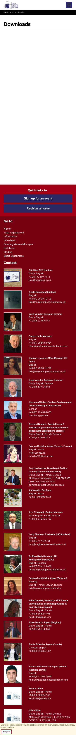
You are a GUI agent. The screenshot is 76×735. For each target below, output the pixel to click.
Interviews (9, 240)
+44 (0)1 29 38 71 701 (40, 298)
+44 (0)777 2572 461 (39, 541)
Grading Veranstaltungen (18, 244)
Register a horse (38, 208)
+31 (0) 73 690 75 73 (39, 277)
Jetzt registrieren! (14, 232)
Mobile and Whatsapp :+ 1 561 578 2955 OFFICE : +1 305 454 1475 (49, 719)
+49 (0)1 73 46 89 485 (40, 412)
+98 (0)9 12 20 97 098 (40, 676)
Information (10, 236)
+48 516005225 (37, 453)
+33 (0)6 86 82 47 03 (39, 613)
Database (9, 248)
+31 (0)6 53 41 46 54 (39, 386)
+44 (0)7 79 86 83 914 (40, 343)
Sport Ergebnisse (14, 255)
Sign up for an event (38, 198)
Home (7, 228)
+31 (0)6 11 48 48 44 (39, 320)
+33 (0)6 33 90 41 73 (39, 437)
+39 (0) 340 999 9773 (40, 497)
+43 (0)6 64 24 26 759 (40, 519)
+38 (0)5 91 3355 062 (40, 651)
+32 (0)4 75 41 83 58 (39, 629)
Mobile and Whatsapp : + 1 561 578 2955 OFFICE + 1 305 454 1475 (49, 480)
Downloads (17, 12)
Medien (8, 251)
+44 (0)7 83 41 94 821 (40, 566)
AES (6, 12)
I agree (6, 732)
